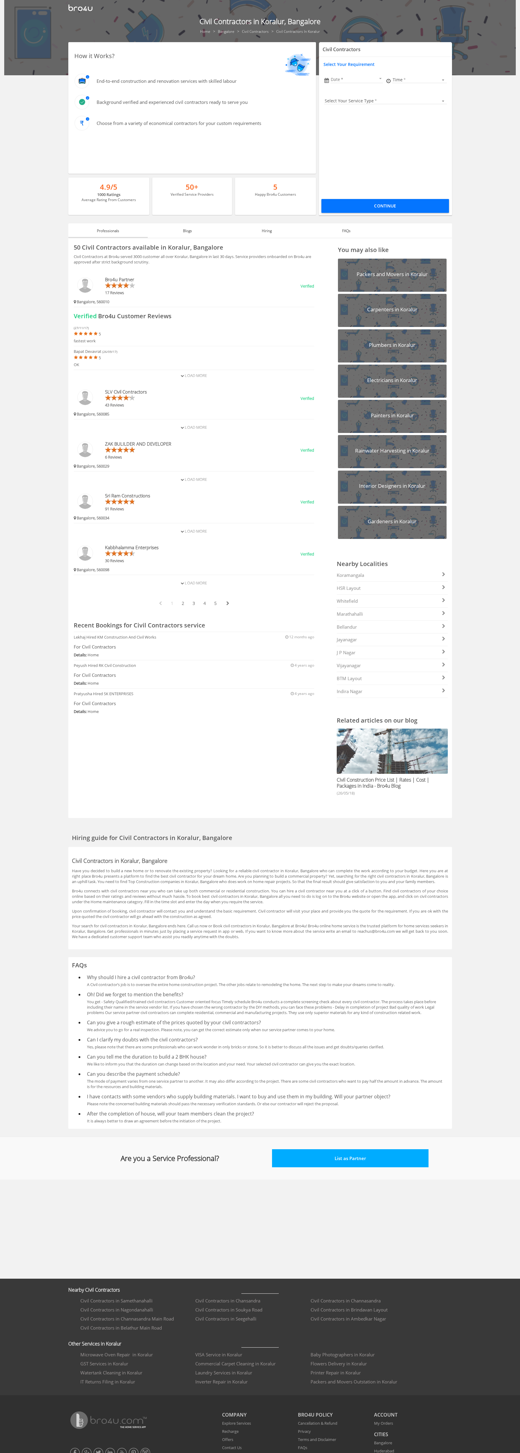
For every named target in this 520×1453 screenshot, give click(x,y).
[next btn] (227, 603)
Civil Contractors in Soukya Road (228, 1310)
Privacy (304, 1431)
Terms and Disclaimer (317, 1439)
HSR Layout (349, 588)
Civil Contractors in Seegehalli (225, 1319)
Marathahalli (350, 614)
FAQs (302, 1447)
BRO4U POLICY (315, 1414)
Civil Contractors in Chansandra (227, 1301)
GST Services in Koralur (104, 1364)
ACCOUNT (386, 1414)
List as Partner (350, 1158)
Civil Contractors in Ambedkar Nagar (348, 1319)
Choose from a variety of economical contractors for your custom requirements (179, 123)
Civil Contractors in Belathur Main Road (121, 1328)
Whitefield (347, 601)
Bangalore (383, 1442)
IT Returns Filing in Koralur (107, 1382)
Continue (385, 206)
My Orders (383, 1423)
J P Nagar (346, 652)
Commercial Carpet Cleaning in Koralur (235, 1364)
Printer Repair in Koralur (336, 1373)
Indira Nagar (349, 691)
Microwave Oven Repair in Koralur (116, 1355)
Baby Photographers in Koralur (343, 1355)
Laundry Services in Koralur (223, 1373)
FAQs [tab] (346, 230)
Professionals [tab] (108, 230)
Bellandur (347, 627)
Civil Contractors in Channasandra (346, 1301)
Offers (227, 1439)
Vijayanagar (349, 665)
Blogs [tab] (187, 230)
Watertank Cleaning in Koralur (111, 1373)
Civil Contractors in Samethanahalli (116, 1301)
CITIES (381, 1434)
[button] (356, 79)
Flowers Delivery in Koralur (339, 1364)
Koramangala (350, 575)
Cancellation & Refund (317, 1423)
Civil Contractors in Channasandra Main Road (127, 1319)
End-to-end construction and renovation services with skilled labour (167, 81)
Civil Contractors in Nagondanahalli (116, 1310)
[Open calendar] (380, 78)
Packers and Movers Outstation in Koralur (354, 1382)
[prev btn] (160, 603)
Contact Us (232, 1447)
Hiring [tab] (267, 230)
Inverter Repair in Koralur (221, 1382)
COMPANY (234, 1414)
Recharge (230, 1431)
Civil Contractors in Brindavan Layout (349, 1310)
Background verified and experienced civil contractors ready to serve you (172, 102)
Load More (195, 375)
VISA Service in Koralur (218, 1355)
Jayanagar (347, 639)
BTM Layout (349, 678)
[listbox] (419, 79)
